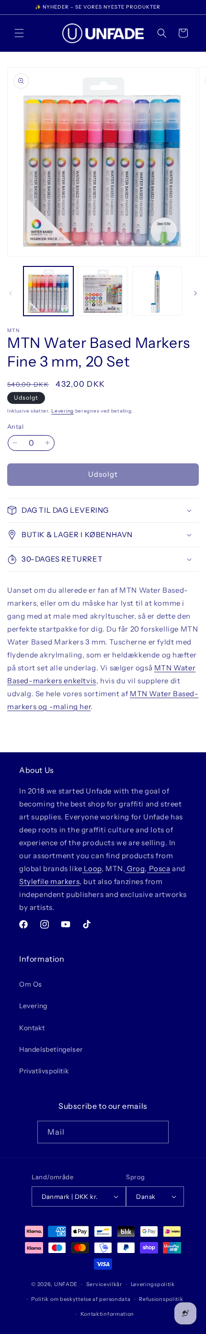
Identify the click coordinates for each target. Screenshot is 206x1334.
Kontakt (32, 1028)
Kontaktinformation (107, 1314)
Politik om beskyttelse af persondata (80, 1299)
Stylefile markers (49, 881)
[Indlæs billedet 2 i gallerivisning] (103, 291)
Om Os (30, 984)
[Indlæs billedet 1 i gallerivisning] (48, 291)
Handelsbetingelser (51, 1049)
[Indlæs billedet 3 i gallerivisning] (157, 291)
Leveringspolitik (153, 1284)
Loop (92, 868)
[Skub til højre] (195, 293)
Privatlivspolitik (44, 1071)
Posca (159, 868)
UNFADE (66, 1284)
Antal (15, 426)
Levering (62, 411)
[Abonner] (157, 1132)
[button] (19, 33)
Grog (135, 868)
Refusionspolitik (161, 1299)
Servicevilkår (104, 1284)
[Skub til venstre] (10, 293)
